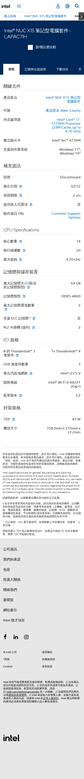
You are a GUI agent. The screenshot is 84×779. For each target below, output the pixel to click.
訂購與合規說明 (35, 69)
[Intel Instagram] (26, 638)
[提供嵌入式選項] (30, 204)
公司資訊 (10, 549)
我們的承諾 (11, 559)
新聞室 (8, 600)
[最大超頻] (20, 259)
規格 (11, 69)
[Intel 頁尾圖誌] (11, 737)
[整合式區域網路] (30, 373)
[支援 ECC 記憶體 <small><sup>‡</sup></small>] (33, 318)
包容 (6, 570)
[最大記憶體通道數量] (5, 309)
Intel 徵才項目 (14, 620)
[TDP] (13, 419)
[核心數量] (20, 241)
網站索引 (10, 610)
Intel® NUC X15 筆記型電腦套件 (63, 99)
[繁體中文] (67, 6)
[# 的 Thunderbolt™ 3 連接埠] (17, 355)
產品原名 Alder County (63, 110)
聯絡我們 (10, 590)
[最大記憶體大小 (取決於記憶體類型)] (28, 287)
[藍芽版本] (20, 395)
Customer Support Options (66, 215)
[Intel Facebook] (5, 638)
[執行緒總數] (24, 250)
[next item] (81, 16)
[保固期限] (20, 195)
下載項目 (62, 69)
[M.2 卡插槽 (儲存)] (33, 327)
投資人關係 (11, 579)
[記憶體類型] (24, 296)
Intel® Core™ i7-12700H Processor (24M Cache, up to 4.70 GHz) (66, 126)
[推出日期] (20, 186)
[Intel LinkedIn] (16, 638)
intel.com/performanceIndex (22, 691)
